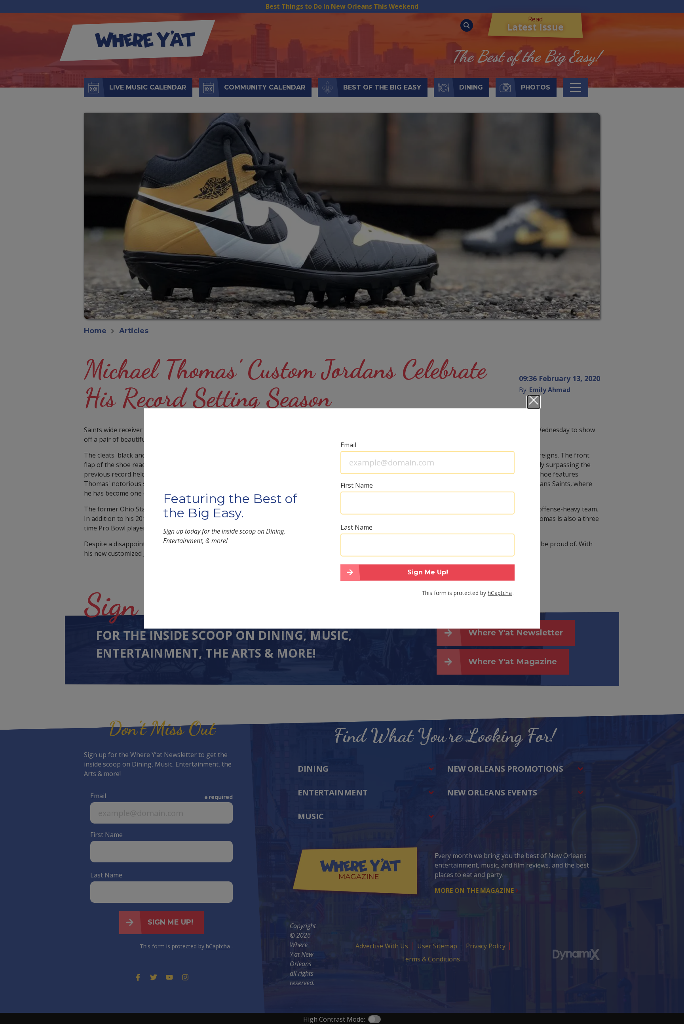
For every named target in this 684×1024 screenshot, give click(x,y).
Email (348, 444)
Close (533, 401)
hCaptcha (500, 593)
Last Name (356, 526)
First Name (356, 485)
